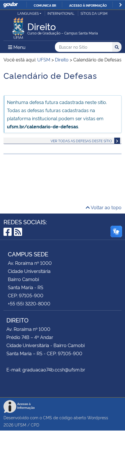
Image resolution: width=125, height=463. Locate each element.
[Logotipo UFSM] (18, 26)
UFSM (20, 424)
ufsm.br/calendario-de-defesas (42, 126)
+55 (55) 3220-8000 (29, 303)
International (60, 13)
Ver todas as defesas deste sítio (81, 140)
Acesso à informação (88, 5)
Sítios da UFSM (94, 13)
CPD (35, 424)
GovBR (10, 5)
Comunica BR (45, 5)
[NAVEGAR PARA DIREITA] (120, 5)
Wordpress (97, 417)
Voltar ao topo (106, 207)
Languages (28, 13)
